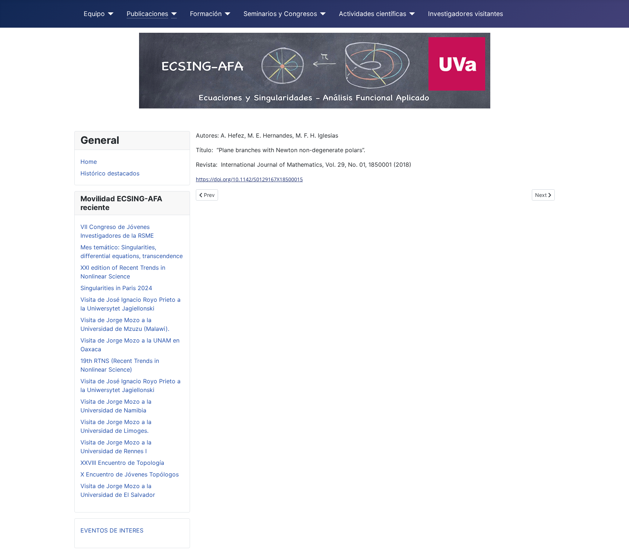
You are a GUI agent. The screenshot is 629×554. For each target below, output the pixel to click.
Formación (206, 13)
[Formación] (226, 14)
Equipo (94, 13)
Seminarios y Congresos (280, 13)
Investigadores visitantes (465, 13)
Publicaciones (147, 13)
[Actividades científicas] (410, 14)
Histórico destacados (109, 173)
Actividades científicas (372, 13)
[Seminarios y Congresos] (321, 14)
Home (88, 161)
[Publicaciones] (172, 14)
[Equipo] (109, 14)
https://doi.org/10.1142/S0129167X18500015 (249, 179)
